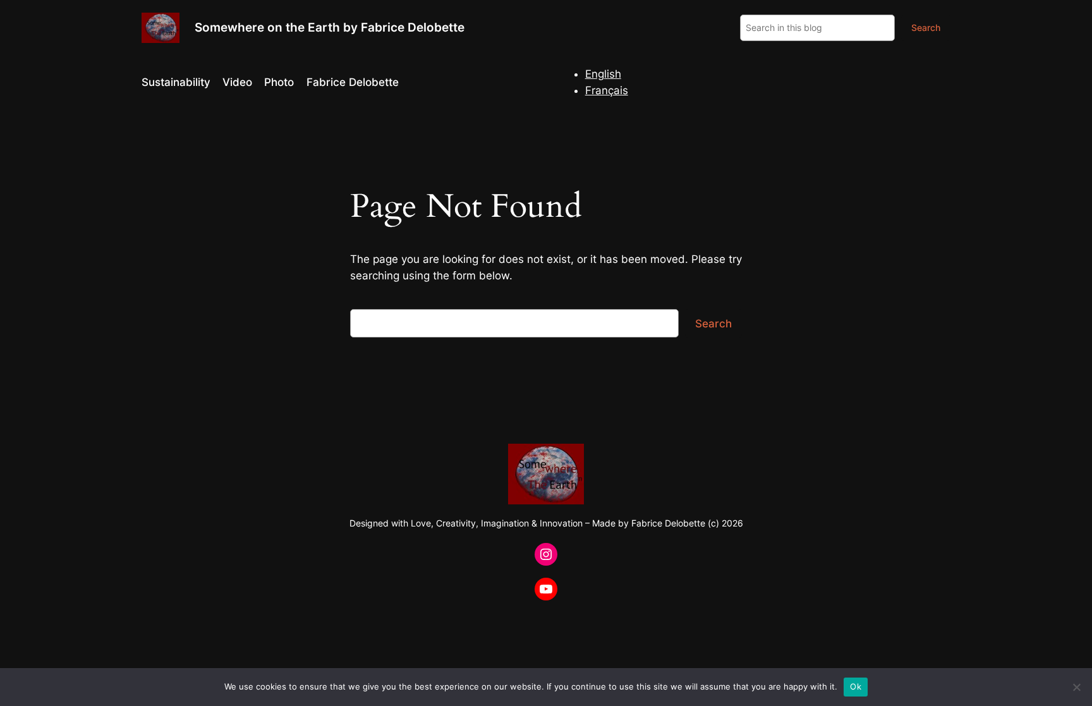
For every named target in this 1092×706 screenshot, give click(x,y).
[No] (1076, 687)
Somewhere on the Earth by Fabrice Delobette (329, 27)
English (603, 74)
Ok (855, 686)
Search (925, 27)
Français (606, 90)
